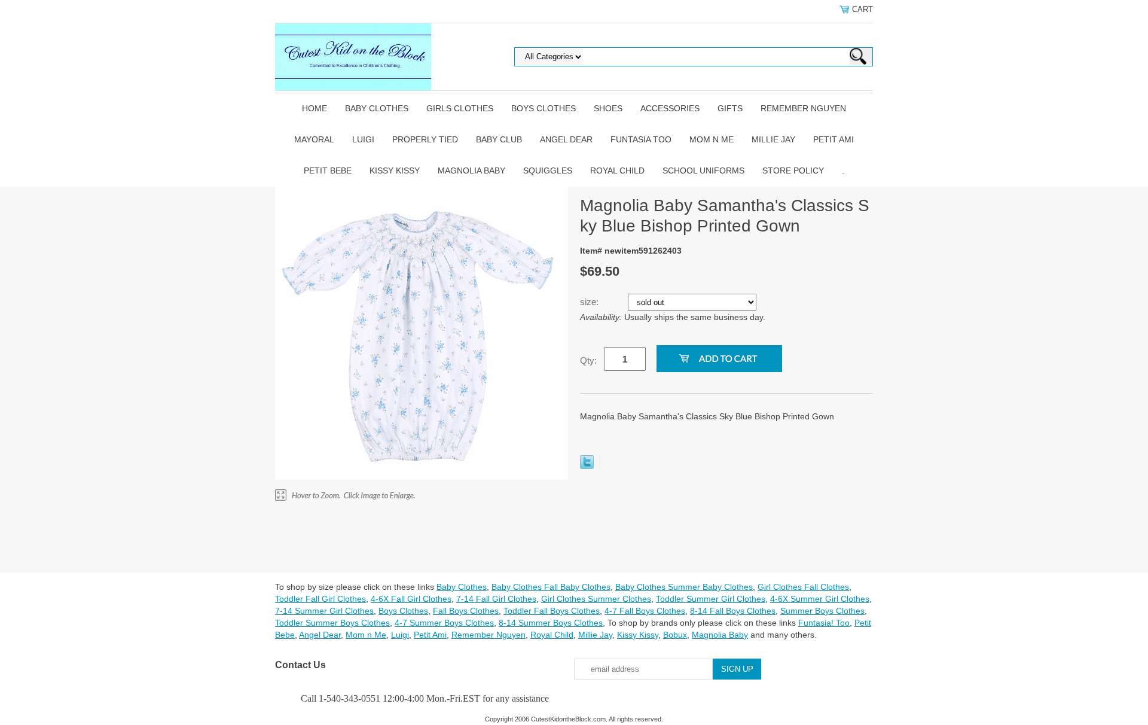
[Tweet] (587, 466)
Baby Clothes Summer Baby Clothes (684, 587)
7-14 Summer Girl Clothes (324, 611)
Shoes (608, 108)
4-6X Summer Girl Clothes (819, 599)
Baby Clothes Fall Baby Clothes (550, 587)
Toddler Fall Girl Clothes (320, 599)
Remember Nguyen (803, 108)
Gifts (730, 108)
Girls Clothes (459, 108)
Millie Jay (773, 139)
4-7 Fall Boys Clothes (644, 611)
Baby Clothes (376, 108)
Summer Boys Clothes (822, 611)
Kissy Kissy (395, 170)
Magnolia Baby (471, 170)
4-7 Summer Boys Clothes (444, 622)
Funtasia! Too (824, 622)
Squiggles (547, 170)
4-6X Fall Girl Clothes (411, 599)
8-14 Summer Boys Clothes (551, 622)
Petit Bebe (328, 170)
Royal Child (617, 170)
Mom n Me (711, 139)
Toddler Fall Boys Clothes (551, 611)
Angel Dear (566, 139)
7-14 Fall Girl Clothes (496, 599)
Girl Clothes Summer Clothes (596, 599)
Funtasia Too (640, 139)
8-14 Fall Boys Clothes (732, 611)
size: (590, 302)
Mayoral (314, 139)
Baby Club (499, 139)
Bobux (675, 634)
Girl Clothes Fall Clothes (803, 587)
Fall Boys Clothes (466, 611)
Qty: (588, 360)
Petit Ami (833, 139)
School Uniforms (703, 170)
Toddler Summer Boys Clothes (332, 622)
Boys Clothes (543, 108)
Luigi (363, 139)
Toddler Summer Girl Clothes (710, 599)
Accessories (670, 108)
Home (314, 108)
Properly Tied (425, 139)
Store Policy (793, 170)
